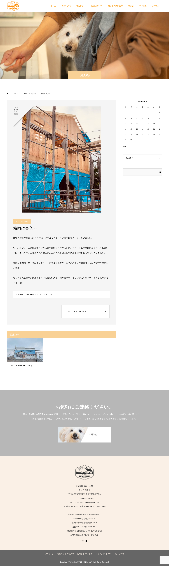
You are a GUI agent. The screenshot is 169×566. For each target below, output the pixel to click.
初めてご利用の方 (115, 6)
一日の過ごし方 (95, 6)
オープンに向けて (22, 221)
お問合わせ (100, 554)
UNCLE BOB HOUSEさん (22, 366)
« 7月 (125, 147)
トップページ (47, 554)
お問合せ (156, 6)
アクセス (143, 6)
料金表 (131, 6)
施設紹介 (80, 6)
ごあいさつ (66, 6)
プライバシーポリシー (117, 554)
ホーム (53, 6)
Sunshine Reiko (30, 294)
